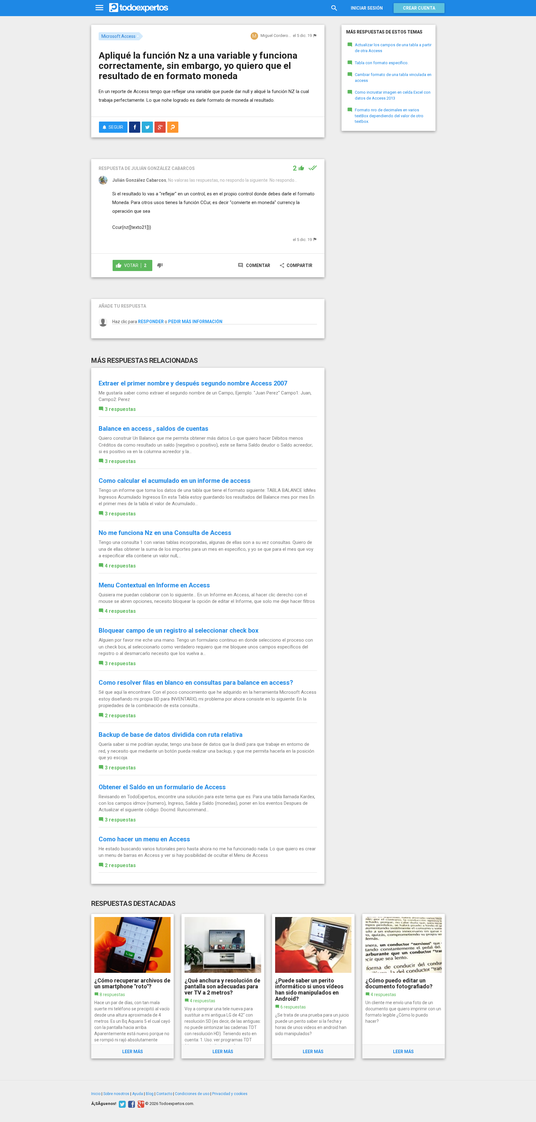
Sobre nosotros (116, 1094)
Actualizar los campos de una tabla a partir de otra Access (393, 47)
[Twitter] (121, 1103)
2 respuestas (120, 716)
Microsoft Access (118, 36)
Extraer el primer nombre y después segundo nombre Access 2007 (193, 383)
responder (151, 321)
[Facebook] (131, 1103)
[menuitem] (134, 127)
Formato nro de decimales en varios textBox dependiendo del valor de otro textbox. (389, 116)
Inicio (95, 1094)
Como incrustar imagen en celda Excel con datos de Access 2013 (393, 95)
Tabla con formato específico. (382, 62)
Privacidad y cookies (230, 1094)
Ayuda (137, 1094)
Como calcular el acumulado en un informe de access (175, 480)
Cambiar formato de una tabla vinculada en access (393, 77)
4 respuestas (120, 566)
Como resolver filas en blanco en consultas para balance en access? (196, 682)
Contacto (164, 1094)
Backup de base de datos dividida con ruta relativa (171, 734)
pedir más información (195, 321)
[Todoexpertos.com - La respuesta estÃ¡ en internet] (139, 8)
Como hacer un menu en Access (144, 839)
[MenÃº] (99, 8)
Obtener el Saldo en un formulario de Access (162, 787)
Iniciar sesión (367, 8)
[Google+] (140, 1103)
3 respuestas (120, 409)
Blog (150, 1094)
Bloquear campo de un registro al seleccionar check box (178, 630)
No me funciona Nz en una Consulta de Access (165, 533)
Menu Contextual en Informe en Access (154, 585)
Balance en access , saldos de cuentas (153, 428)
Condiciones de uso (192, 1094)
